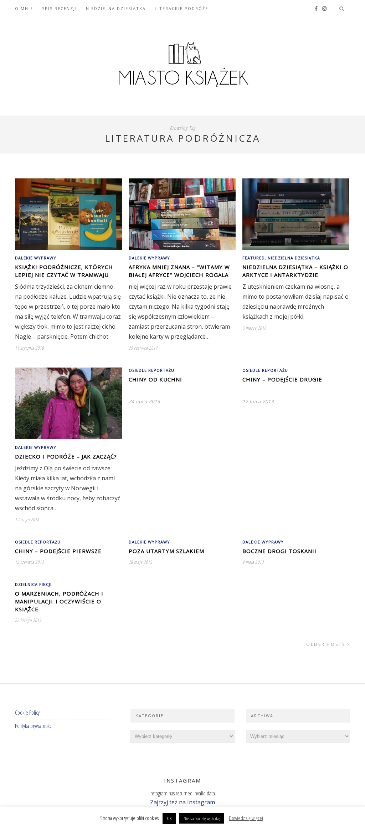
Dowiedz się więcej (246, 817)
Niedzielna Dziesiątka (116, 8)
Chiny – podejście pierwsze (58, 551)
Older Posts (327, 644)
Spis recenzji (59, 8)
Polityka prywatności (33, 726)
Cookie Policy (27, 713)
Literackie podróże (181, 8)
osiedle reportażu (151, 370)
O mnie (24, 8)
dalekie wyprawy (35, 257)
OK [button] (169, 818)
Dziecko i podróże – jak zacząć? (66, 456)
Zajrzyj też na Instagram (182, 802)
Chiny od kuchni (155, 379)
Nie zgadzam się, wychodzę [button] (202, 818)
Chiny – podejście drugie (282, 379)
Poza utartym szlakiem (166, 551)
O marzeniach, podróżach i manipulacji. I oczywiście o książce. (59, 601)
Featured (253, 257)
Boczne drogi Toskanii (279, 551)
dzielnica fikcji (33, 584)
